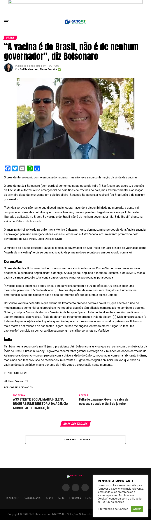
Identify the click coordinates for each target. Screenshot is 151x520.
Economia (75, 498)
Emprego (90, 498)
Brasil (49, 498)
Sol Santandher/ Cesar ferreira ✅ (40, 69)
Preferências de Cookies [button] (113, 509)
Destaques (12, 498)
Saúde (61, 498)
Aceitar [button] (137, 508)
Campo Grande (32, 498)
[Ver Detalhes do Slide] (75, 8)
